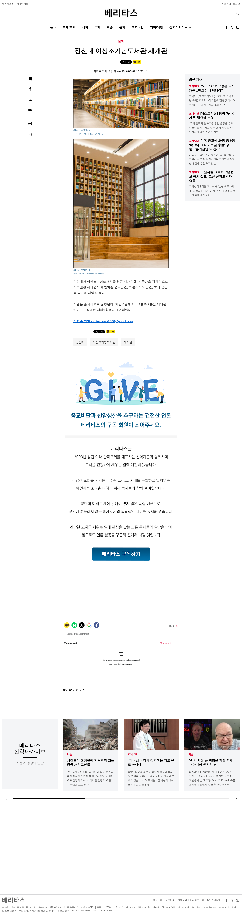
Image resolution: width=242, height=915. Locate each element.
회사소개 (157, 900)
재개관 (128, 342)
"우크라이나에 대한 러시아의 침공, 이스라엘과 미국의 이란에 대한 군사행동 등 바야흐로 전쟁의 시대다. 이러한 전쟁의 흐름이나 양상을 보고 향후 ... (90, 778)
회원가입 (226, 3)
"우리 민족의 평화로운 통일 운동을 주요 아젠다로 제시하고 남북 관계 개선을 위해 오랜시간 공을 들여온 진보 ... (212, 127)
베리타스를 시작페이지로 (15, 3)
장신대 (80, 342)
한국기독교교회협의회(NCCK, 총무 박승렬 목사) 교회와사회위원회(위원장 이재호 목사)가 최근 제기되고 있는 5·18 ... (212, 100)
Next (236, 798)
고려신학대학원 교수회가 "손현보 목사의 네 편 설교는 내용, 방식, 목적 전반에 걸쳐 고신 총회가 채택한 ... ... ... (212, 190)
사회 (85, 27)
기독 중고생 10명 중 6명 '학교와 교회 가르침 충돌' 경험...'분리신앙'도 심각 (212, 145)
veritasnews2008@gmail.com (112, 321)
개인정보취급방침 (211, 900)
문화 (122, 27)
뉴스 (53, 27)
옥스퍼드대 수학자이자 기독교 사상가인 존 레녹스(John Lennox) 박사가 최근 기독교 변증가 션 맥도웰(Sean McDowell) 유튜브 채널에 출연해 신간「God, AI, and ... (211, 778)
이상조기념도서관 (104, 342)
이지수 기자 (100, 71)
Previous (6, 798)
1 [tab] (49, 798)
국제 (97, 27)
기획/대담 (156, 27)
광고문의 (170, 900)
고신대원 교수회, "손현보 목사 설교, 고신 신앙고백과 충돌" (211, 176)
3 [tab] (193, 798)
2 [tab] (121, 798)
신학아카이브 (178, 27)
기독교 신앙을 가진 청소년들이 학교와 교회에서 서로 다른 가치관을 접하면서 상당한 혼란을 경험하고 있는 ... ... (212, 159)
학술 (110, 27)
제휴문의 (182, 900)
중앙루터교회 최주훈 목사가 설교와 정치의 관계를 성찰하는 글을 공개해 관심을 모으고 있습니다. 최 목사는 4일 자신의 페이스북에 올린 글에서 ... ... (151, 778)
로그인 (236, 3)
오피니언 (138, 27)
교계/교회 (69, 27)
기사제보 (194, 900)
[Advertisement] (121, 848)
